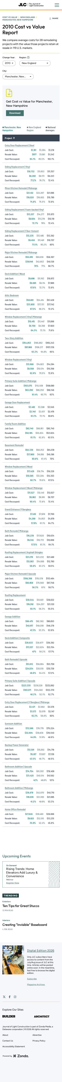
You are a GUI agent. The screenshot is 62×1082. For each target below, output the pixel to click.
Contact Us (7, 1040)
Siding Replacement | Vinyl (17, 166)
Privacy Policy (39, 1040)
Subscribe (32, 979)
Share (55, 18)
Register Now (12, 883)
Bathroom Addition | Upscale (18, 766)
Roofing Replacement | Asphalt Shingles (24, 552)
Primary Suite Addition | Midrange (20, 380)
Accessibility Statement (13, 1046)
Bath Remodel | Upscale (16, 659)
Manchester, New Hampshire (17, 20)
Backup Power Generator (17, 744)
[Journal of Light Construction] (31, 5)
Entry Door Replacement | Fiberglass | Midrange (27, 702)
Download (14, 113)
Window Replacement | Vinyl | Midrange (23, 316)
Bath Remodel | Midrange (16, 530)
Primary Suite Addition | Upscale (20, 680)
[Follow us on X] (4, 997)
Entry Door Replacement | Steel (19, 145)
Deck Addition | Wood (15, 273)
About (5, 1035)
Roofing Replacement (15, 595)
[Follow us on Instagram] (15, 997)
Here (28, 57)
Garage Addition (12, 616)
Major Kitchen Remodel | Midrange (21, 252)
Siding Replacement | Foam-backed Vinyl (24, 209)
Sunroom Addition (13, 723)
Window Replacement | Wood (18, 466)
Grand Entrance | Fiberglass (18, 509)
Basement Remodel (14, 445)
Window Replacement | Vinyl (18, 359)
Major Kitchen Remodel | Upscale (20, 573)
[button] (9, 63)
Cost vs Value (9, 17)
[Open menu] (57, 5)
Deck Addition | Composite (17, 637)
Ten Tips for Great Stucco (20, 906)
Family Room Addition (15, 423)
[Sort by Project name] (14, 138)
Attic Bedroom (12, 295)
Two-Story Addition (14, 338)
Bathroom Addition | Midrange (19, 787)
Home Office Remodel (15, 809)
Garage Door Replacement (17, 402)
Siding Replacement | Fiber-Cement (22, 230)
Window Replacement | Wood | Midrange (24, 487)
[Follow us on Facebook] (9, 997)
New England (27, 17)
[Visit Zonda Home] (15, 1056)
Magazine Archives (36, 984)
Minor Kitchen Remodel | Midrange (21, 188)
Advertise (37, 1035)
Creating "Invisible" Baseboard (24, 925)
